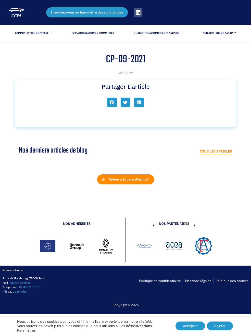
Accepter (190, 326)
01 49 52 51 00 (29, 287)
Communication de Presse (32, 33)
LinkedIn (21, 291)
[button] (112, 102)
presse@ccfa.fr (20, 282)
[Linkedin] (138, 12)
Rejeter (220, 326)
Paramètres (26, 330)
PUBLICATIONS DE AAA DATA (219, 33)
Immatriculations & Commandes (93, 33)
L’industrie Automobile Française (156, 33)
